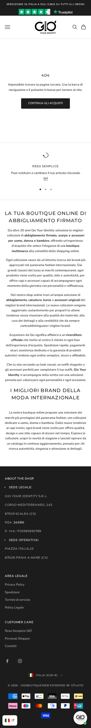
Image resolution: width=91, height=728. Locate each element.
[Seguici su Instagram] (19, 661)
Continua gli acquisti (45, 103)
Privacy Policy (15, 584)
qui (45, 178)
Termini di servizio (17, 600)
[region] (45, 166)
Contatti (11, 646)
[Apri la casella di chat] (80, 718)
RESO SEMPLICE (45, 166)
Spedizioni (12, 592)
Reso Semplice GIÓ (18, 631)
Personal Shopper (17, 638)
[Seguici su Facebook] (7, 661)
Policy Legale (14, 607)
